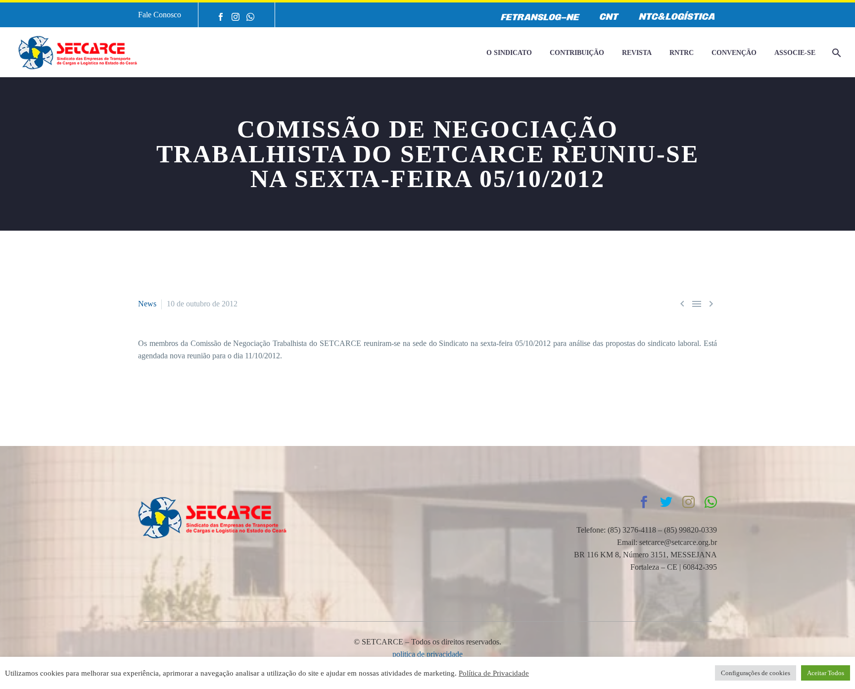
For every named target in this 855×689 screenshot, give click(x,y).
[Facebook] (220, 17)
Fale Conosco (159, 14)
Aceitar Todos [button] (825, 673)
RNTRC (681, 52)
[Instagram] (235, 17)
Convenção (734, 52)
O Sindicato (509, 52)
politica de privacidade (427, 654)
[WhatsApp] (250, 17)
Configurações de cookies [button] (755, 673)
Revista (637, 52)
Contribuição (577, 52)
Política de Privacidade (494, 673)
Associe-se (794, 52)
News (147, 303)
